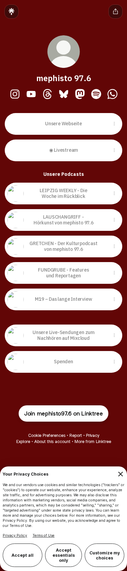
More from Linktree (93, 441)
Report (75, 435)
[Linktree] (11, 11)
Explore (23, 441)
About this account (52, 441)
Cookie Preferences (46, 435)
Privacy (92, 435)
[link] (15, 94)
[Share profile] (115, 11)
